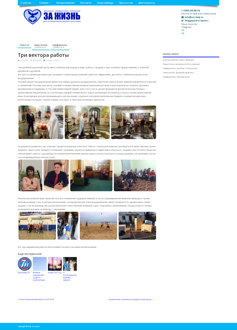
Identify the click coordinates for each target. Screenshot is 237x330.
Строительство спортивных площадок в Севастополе (129, 299)
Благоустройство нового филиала (178, 60)
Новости (24, 45)
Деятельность (146, 2)
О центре (26, 2)
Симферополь (59, 46)
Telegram (186, 27)
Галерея (43, 2)
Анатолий (24, 60)
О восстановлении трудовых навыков (70, 276)
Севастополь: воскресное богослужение (181, 64)
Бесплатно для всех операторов (198, 12)
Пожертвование (65, 2)
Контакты (85, 2)
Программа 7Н (24, 272)
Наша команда (105, 2)
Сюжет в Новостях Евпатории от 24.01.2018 (36, 299)
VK (182, 30)
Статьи (56, 60)
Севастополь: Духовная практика (178, 72)
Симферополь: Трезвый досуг (176, 77)
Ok (182, 33)
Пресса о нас (126, 2)
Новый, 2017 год (54, 272)
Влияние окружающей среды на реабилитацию (39, 276)
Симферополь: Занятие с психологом (180, 68)
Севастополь (41, 46)
